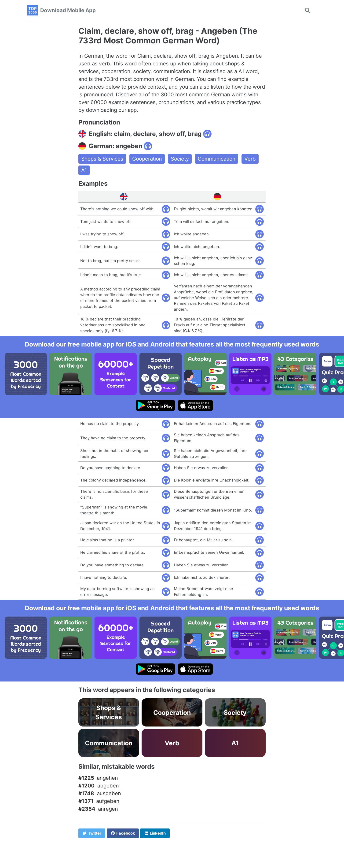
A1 (84, 170)
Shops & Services (102, 159)
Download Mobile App (68, 10)
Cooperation (147, 159)
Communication (216, 159)
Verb (250, 159)
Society (180, 159)
